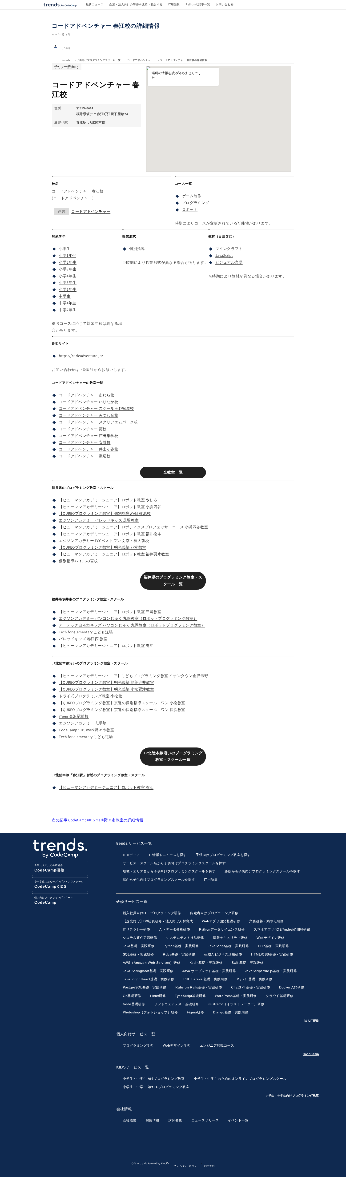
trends (66, 60)
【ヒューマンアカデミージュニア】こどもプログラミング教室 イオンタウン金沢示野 (133, 675)
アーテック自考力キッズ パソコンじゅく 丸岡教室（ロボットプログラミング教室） (132, 625)
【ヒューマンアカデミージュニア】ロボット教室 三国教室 (110, 611)
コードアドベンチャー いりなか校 (88, 401)
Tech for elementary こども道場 (86, 632)
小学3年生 (67, 269)
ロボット (189, 209)
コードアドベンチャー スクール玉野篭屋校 (96, 408)
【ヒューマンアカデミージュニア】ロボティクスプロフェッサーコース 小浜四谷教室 (133, 527)
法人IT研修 (311, 1020)
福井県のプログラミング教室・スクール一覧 (173, 580)
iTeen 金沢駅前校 (74, 716)
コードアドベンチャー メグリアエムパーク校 (98, 422)
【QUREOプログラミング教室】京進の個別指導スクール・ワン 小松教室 (122, 702)
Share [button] (66, 48)
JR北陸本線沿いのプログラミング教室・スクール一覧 (173, 756)
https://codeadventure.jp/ (81, 355)
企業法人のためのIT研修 (49, 868)
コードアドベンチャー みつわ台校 (88, 415)
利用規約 (209, 1166)
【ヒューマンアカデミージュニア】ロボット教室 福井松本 (110, 533)
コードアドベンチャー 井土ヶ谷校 (88, 449)
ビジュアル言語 (229, 262)
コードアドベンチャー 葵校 (83, 428)
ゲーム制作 (191, 195)
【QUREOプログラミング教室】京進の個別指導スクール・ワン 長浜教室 (122, 709)
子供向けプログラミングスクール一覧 (99, 60)
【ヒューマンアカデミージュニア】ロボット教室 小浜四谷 (110, 506)
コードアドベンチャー (140, 60)
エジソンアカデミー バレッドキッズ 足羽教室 (99, 520)
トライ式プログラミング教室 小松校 (90, 696)
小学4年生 (67, 275)
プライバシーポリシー (186, 1166)
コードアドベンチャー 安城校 (84, 442)
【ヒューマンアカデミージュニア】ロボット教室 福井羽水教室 (114, 554)
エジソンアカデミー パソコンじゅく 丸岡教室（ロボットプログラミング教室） (128, 618)
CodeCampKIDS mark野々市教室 (86, 729)
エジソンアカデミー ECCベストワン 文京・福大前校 (104, 540)
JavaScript (224, 255)
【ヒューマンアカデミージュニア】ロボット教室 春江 (106, 645)
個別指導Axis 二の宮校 (78, 560)
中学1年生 (67, 303)
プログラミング (195, 202)
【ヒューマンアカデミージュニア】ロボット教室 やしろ (108, 500)
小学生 (65, 248)
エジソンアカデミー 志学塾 (83, 723)
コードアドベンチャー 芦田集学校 (88, 435)
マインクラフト (229, 248)
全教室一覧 (173, 472)
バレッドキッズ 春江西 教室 (83, 638)
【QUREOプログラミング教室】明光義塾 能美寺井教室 (106, 682)
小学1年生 (67, 255)
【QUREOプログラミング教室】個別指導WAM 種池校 (105, 513)
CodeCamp (311, 1054)
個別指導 (137, 248)
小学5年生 (67, 282)
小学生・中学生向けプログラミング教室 (292, 1095)
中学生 (65, 296)
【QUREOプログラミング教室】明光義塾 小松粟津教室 (106, 689)
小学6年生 (67, 289)
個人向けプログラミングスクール (53, 900)
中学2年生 (67, 309)
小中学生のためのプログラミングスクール (59, 884)
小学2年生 (67, 262)
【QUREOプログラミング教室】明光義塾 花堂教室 (102, 547)
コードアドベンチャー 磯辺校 (84, 456)
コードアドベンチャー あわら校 (86, 395)
